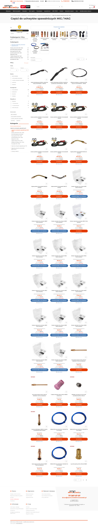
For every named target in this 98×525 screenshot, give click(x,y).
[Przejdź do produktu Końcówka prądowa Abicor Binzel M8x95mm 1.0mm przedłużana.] (79, 350)
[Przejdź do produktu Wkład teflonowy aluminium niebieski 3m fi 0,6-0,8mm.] (79, 420)
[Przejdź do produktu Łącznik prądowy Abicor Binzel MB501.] (79, 454)
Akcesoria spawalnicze (32, 15)
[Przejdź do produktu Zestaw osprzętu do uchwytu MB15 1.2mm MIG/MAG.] (79, 211)
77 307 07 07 (66, 1)
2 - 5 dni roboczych (15, 105)
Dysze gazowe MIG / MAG (19, 51)
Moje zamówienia (29, 494)
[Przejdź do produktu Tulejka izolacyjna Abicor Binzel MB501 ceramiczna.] (59, 385)
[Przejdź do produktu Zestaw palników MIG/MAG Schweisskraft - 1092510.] (39, 107)
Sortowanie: (33, 57)
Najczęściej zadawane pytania (16, 495)
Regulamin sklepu (29, 513)
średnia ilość (14, 91)
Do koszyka (39, 92)
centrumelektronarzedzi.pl (17, 78)
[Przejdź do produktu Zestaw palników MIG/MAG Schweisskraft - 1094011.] (59, 107)
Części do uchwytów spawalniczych (44, 15)
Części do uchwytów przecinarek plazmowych (17, 149)
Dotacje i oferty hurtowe (15, 494)
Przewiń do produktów (59, 27)
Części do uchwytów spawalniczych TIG (19, 146)
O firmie (27, 507)
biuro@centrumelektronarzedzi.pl (53, 1)
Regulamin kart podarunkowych (32, 512)
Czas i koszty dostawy (46, 494)
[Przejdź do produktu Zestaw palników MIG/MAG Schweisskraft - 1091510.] (59, 142)
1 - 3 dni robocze (15, 103)
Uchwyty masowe (15, 151)
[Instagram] (12, 2)
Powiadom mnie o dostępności (79, 196)
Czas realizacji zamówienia (47, 495)
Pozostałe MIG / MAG (19, 59)
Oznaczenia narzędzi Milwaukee (16, 508)
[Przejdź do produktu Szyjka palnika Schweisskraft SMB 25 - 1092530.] (59, 177)
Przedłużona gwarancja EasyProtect (15, 513)
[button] (62, 7)
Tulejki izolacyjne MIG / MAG (19, 56)
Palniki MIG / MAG (19, 54)
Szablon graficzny (16, 523)
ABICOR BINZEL (15, 76)
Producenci (12, 510)
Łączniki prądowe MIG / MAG (19, 52)
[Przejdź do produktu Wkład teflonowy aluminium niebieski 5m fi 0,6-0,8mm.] (59, 420)
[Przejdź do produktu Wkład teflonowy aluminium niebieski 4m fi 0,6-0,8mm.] (59, 454)
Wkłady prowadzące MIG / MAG (19, 57)
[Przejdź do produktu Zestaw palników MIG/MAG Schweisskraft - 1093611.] (39, 142)
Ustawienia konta (29, 497)
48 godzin (14, 101)
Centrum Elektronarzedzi (15, 15)
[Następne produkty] (83, 480)
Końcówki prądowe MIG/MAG (19, 49)
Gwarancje (12, 500)
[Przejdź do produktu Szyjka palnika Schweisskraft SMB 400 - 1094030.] (79, 142)
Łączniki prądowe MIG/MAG (64, 39)
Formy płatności (45, 497)
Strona (78, 59)
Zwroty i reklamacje (14, 499)
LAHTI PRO (14, 82)
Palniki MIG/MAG (73, 38)
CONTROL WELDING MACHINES (18, 80)
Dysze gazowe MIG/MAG (54, 39)
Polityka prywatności (30, 510)
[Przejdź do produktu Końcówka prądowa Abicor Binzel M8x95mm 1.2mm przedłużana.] (39, 385)
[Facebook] (14, 2)
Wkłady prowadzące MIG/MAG (35, 51)
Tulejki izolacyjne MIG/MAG (83, 39)
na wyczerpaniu (15, 89)
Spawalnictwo (24, 15)
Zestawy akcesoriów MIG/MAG (35, 39)
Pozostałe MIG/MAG (45, 50)
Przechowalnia (29, 495)
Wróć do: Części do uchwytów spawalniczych (18, 45)
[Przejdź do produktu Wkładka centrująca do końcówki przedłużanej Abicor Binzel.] (79, 385)
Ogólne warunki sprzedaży (31, 508)
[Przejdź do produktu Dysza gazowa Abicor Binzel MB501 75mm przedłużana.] (39, 454)
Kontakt (42, 1)
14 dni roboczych (15, 107)
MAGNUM (14, 84)
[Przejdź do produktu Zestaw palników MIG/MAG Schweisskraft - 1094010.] (79, 107)
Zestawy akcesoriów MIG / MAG (19, 47)
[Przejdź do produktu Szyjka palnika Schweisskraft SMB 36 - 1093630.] (39, 177)
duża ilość (14, 93)
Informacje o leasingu (14, 507)
